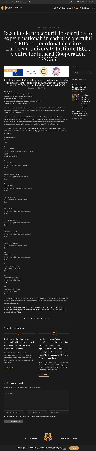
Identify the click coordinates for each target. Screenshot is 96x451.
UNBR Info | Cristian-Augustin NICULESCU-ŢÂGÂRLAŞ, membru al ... (81, 113)
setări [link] (64, 449)
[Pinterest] (34, 318)
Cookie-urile (90, 2)
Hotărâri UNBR (53, 28)
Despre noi (33, 438)
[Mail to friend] (38, 318)
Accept (74, 448)
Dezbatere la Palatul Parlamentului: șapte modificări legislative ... (80, 87)
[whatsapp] (45, 318)
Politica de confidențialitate (76, 2)
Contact (74, 438)
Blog (45, 28)
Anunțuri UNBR (64, 438)
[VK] (31, 318)
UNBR (18, 312)
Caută (90, 72)
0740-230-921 (84, 8)
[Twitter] (25, 318)
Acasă (39, 28)
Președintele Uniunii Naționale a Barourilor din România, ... (86, 99)
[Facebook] (28, 318)
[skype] (48, 318)
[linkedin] (41, 318)
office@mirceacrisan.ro (63, 8)
